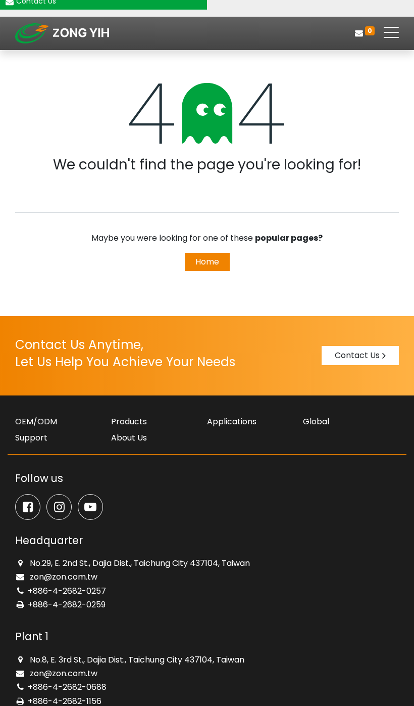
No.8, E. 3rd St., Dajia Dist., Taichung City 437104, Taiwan (136, 660)
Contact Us (357, 355)
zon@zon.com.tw (62, 577)
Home (207, 262)
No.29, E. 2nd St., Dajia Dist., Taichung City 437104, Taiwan (139, 563)
